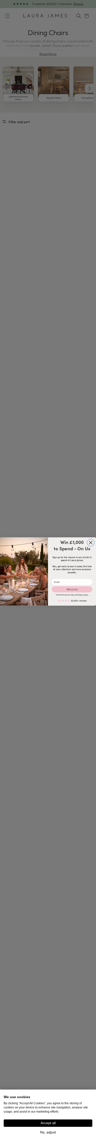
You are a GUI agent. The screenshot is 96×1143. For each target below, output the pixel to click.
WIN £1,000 (72, 589)
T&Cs (72, 595)
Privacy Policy (83, 595)
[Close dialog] (91, 542)
